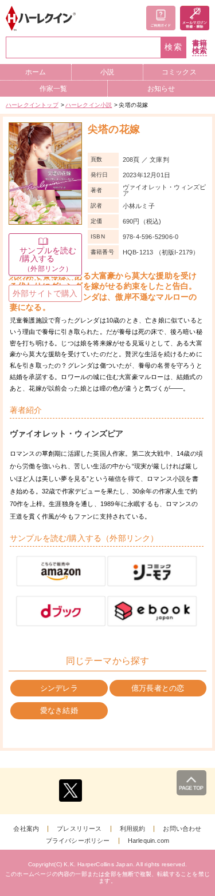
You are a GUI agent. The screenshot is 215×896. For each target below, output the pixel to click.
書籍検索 (199, 47)
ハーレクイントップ (32, 105)
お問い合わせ (182, 829)
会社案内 (26, 829)
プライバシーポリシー (78, 841)
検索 (174, 47)
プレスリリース (79, 829)
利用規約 (133, 829)
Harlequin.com (149, 841)
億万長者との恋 (157, 688)
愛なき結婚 (59, 710)
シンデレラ (59, 688)
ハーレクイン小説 (88, 105)
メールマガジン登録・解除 (194, 18)
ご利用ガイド (160, 18)
